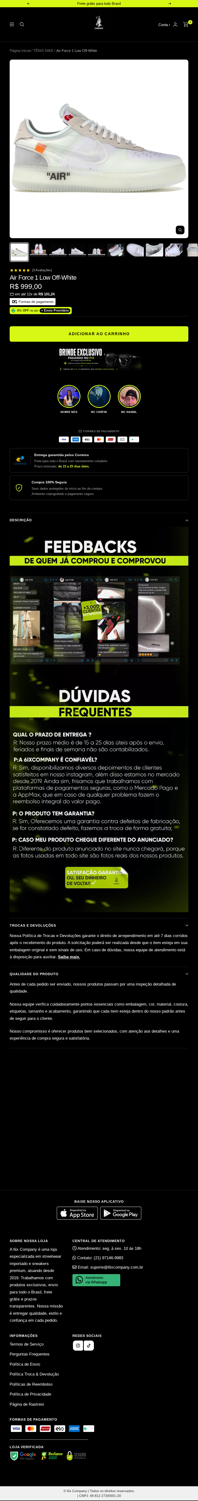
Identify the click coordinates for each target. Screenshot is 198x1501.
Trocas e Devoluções (33, 925)
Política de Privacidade (30, 1394)
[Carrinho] (185, 24)
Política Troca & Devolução (34, 1374)
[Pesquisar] (22, 24)
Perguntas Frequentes (30, 1354)
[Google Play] (120, 1218)
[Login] (175, 24)
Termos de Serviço (26, 1344)
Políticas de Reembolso (31, 1384)
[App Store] (78, 1218)
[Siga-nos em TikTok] (89, 1345)
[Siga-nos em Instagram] (78, 1345)
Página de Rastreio (27, 1404)
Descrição (21, 520)
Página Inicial (20, 51)
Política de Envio (25, 1364)
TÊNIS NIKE (43, 51)
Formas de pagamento (36, 302)
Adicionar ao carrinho (99, 334)
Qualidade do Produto (34, 974)
